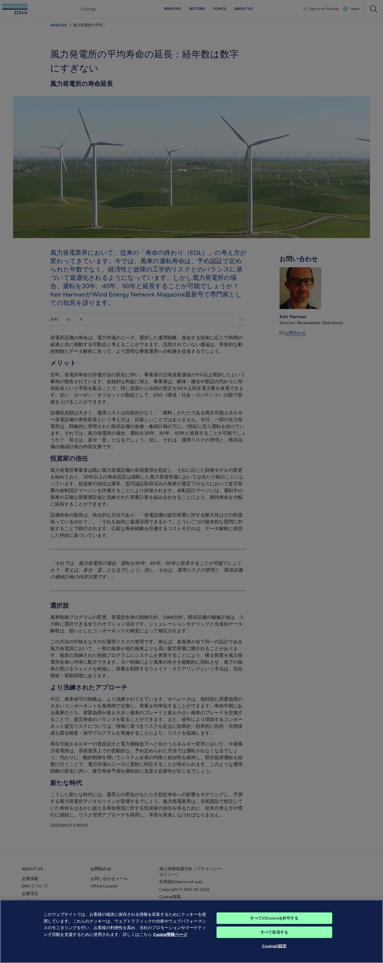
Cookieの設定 (274, 946)
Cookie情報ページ (170, 934)
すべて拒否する (274, 932)
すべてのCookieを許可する (274, 918)
